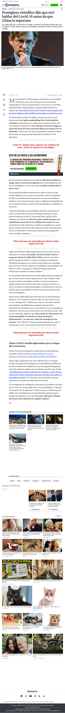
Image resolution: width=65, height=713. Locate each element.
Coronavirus (36, 480)
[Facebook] (21, 696)
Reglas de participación (42, 701)
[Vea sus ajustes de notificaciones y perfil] (61, 5)
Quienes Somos (14, 701)
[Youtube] (31, 696)
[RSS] (39, 696)
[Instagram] (35, 696)
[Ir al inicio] (12, 5)
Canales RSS (6, 701)
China (19, 480)
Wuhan (12, 480)
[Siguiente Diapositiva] (62, 501)
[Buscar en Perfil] (61, 1)
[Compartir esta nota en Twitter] (4, 99)
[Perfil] (32, 692)
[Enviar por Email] (4, 109)
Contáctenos (22, 701)
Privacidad (28, 701)
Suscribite (54, 5)
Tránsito (51, 701)
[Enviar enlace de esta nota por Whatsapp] (4, 104)
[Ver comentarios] (61, 9)
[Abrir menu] (3, 5)
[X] (26, 696)
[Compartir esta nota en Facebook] (4, 94)
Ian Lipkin (56, 480)
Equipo (34, 701)
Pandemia (26, 480)
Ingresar (46, 5)
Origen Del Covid (46, 480)
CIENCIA (4, 9)
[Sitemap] (44, 696)
